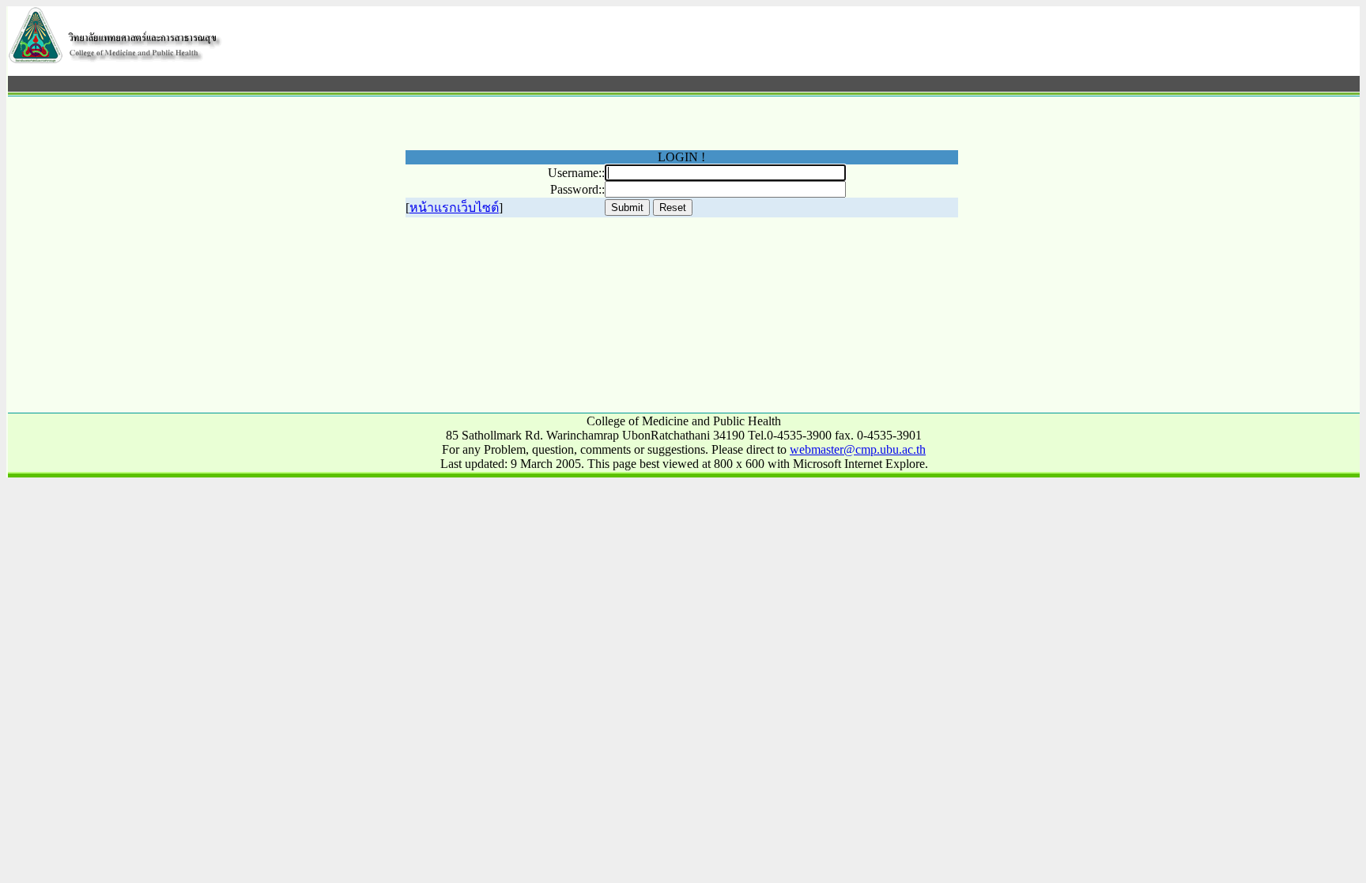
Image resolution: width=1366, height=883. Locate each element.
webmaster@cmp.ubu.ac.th (858, 449)
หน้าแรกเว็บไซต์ (454, 207)
